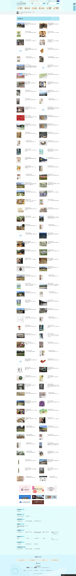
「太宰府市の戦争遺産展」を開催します (53, 57)
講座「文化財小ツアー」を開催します (30, 40)
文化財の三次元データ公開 (53, 477)
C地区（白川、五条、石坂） (46, 532)
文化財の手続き (19, 542)
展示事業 (44, 538)
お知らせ (20, 13)
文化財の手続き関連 (19, 548)
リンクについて (42, 570)
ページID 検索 (47, 3)
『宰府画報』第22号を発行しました (31, 443)
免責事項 (24, 570)
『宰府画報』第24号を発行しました (53, 351)
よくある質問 (27, 538)
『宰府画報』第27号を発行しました (53, 225)
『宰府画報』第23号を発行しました (53, 393)
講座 (52, 538)
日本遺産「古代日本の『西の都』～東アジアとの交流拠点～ (20, 526)
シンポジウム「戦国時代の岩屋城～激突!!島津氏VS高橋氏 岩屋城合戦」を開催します (31, 67)
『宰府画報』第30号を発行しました (53, 99)
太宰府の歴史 (19, 509)
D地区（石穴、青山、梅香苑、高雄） (54, 532)
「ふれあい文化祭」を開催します (53, 292)
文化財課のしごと (19, 536)
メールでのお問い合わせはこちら (45, 567)
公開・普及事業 (36, 538)
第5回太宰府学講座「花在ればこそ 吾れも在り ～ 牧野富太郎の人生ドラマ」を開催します (53, 386)
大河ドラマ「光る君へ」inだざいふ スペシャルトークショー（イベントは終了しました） (53, 335)
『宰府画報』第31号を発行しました (31, 57)
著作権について (37, 570)
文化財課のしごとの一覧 (55, 539)
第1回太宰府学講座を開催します (30, 452)
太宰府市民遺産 (19, 519)
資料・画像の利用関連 (37, 548)
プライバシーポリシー (30, 570)
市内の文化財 (19, 514)
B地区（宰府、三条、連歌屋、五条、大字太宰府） (37, 532)
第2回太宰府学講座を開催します (30, 435)
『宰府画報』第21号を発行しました (31, 477)
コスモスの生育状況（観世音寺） (31, 351)
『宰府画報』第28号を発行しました (31, 175)
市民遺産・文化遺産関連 (29, 548)
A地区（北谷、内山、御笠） (29, 532)
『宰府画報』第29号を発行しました (31, 141)
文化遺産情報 (19, 530)
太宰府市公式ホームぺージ (49, 570)
